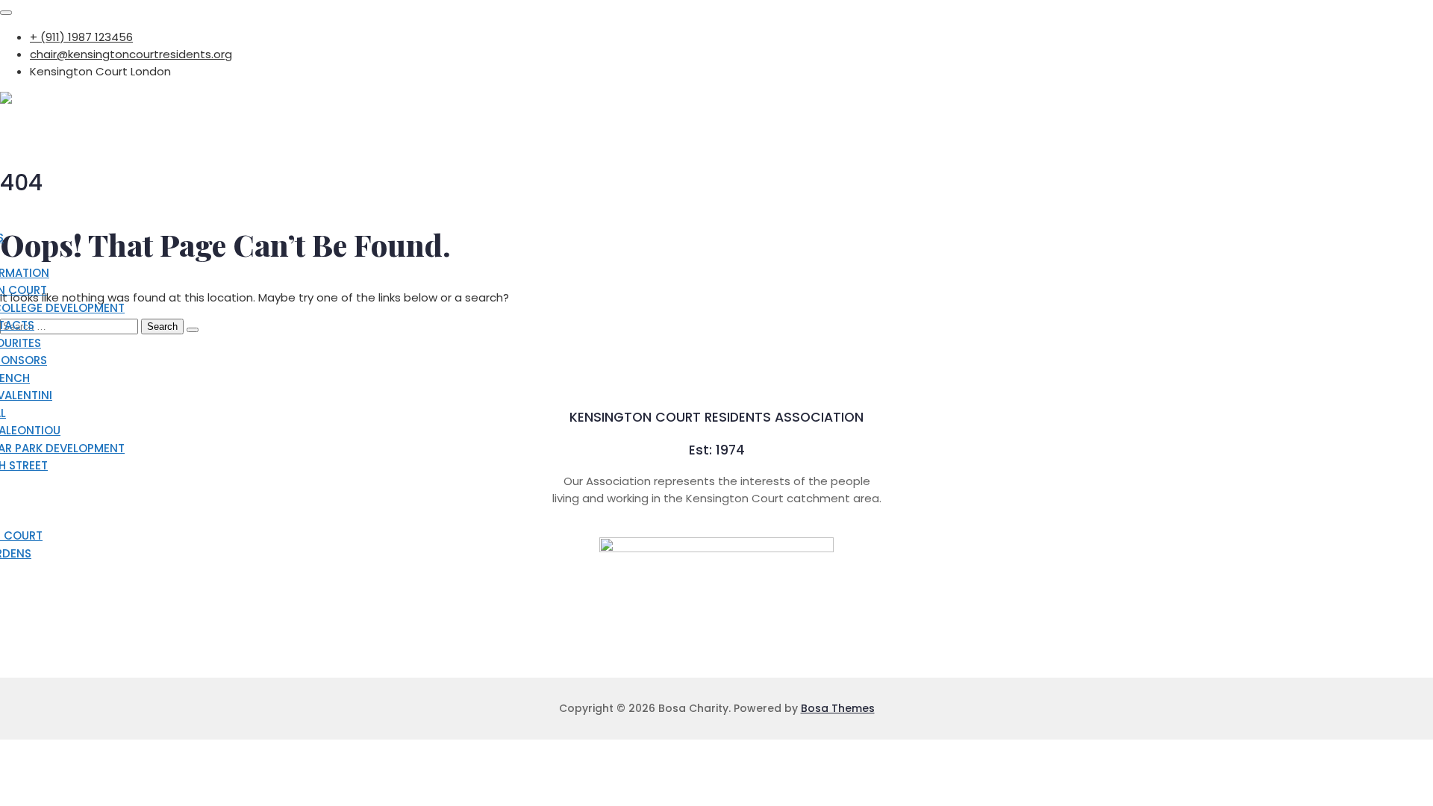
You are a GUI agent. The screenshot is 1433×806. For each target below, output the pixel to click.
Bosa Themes (838, 708)
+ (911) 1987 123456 (81, 37)
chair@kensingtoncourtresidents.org (131, 54)
